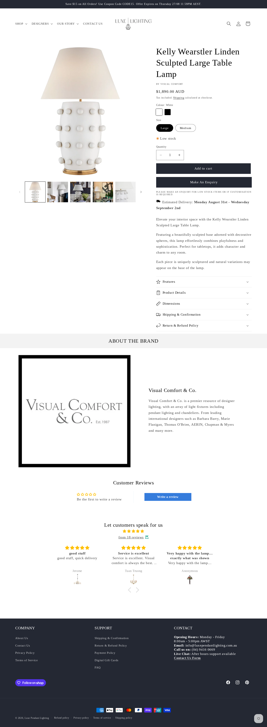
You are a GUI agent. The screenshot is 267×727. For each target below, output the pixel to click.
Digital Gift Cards (106, 660)
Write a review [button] (167, 497)
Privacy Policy (25, 652)
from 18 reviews (131, 537)
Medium (185, 128)
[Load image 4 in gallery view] (103, 192)
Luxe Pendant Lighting (37, 718)
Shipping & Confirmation (112, 638)
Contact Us (22, 645)
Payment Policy (105, 652)
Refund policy (61, 717)
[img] (133, 531)
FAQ (98, 667)
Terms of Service (26, 660)
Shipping (178, 97)
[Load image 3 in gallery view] (80, 192)
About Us (21, 638)
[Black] (168, 112)
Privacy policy (81, 717)
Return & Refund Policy (111, 645)
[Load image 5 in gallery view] (125, 192)
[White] (159, 112)
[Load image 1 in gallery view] (35, 192)
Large (165, 128)
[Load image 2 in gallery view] (57, 192)
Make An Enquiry (204, 182)
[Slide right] (141, 192)
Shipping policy (123, 717)
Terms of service (102, 717)
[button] (21, 23)
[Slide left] (19, 192)
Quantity (161, 146)
